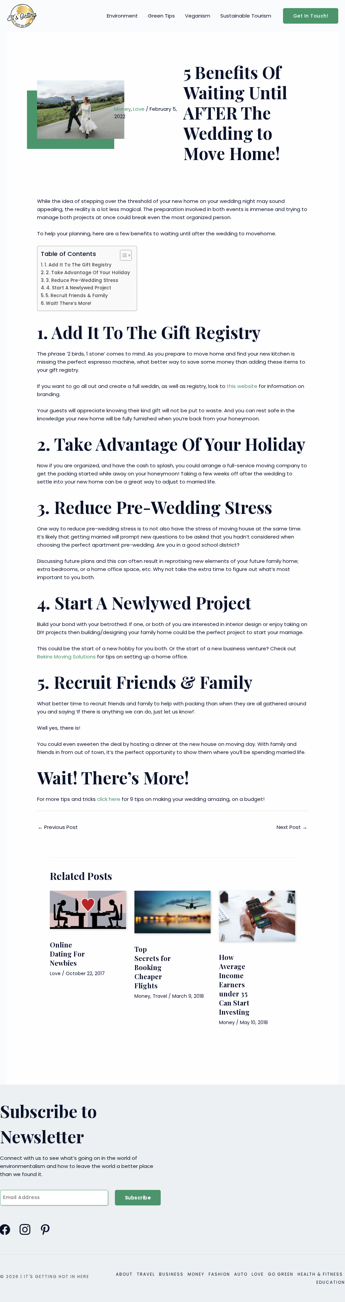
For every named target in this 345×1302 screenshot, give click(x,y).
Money (122, 108)
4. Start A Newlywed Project (78, 288)
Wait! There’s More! (68, 303)
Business (171, 1274)
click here (108, 799)
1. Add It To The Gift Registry (78, 265)
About (124, 1274)
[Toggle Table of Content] (122, 255)
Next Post (292, 827)
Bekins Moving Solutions (66, 656)
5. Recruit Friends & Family (76, 295)
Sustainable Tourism (245, 15)
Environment (122, 15)
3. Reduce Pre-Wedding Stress (82, 280)
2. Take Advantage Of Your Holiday (88, 272)
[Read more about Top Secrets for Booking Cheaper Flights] (172, 911)
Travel (160, 996)
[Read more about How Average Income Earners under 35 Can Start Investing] (257, 915)
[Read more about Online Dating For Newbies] (88, 909)
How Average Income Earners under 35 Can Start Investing (234, 984)
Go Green (280, 1274)
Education (330, 1282)
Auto (241, 1274)
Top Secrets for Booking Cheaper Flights (152, 967)
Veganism (197, 15)
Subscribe (138, 1197)
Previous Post (58, 827)
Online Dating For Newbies (67, 953)
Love (139, 108)
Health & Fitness (320, 1274)
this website (242, 386)
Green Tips (161, 15)
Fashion (219, 1274)
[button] (311, 16)
